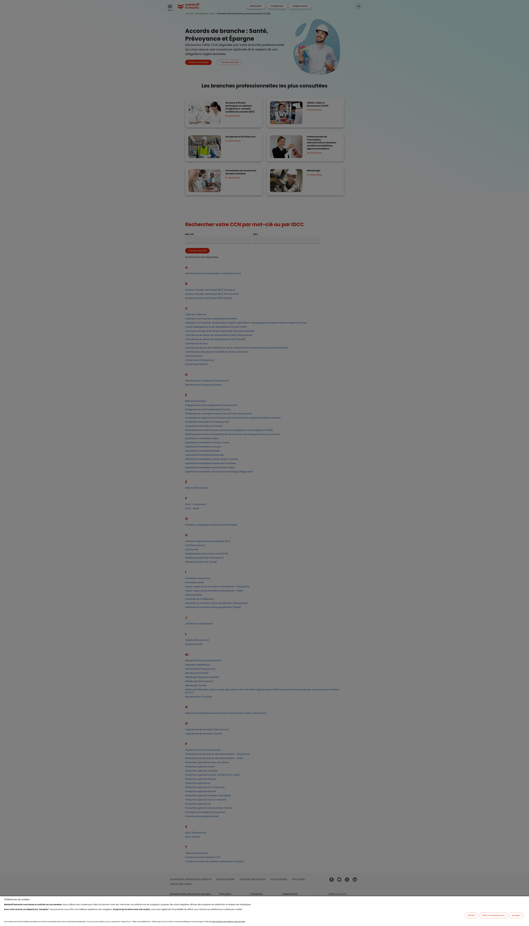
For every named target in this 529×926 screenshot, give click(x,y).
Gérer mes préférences (493, 915)
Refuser (471, 915)
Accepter (516, 915)
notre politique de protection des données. (228, 921)
